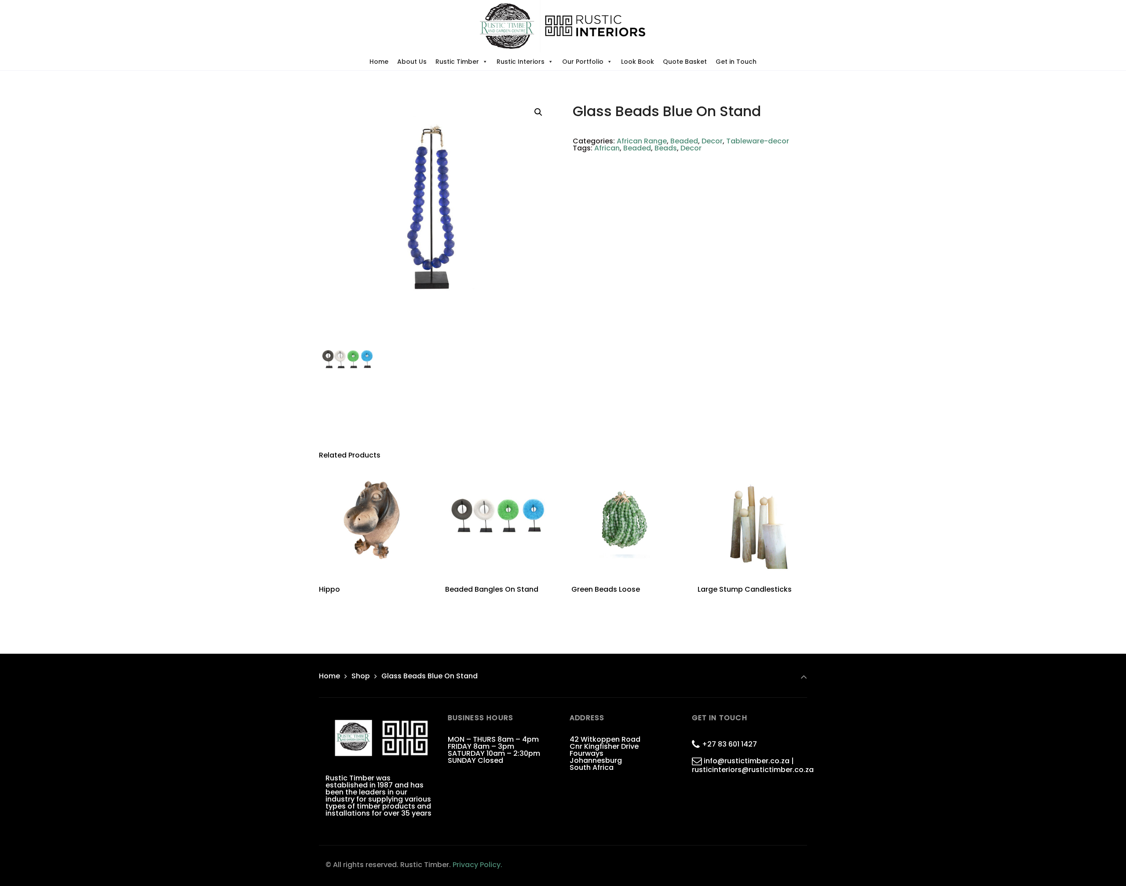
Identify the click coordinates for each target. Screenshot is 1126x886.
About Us (412, 61)
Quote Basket (685, 61)
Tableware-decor (757, 141)
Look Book (637, 61)
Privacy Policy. (477, 865)
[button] (538, 112)
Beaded (684, 141)
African (607, 148)
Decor (712, 141)
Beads (665, 148)
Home (378, 61)
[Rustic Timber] (563, 26)
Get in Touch (736, 61)
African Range (642, 141)
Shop (360, 676)
